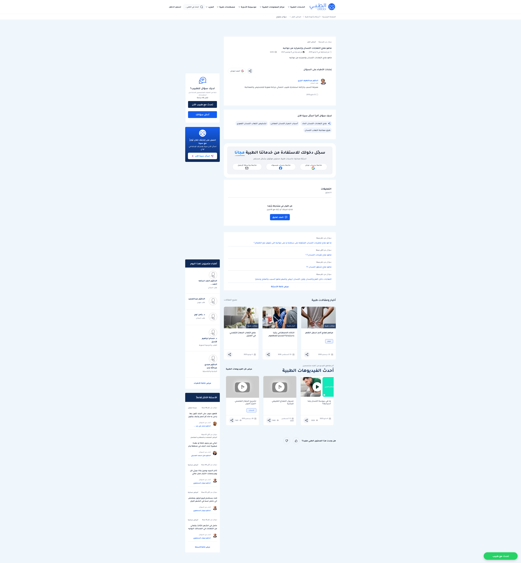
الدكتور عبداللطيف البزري (308, 80)
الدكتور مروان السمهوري (202, 483)
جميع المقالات (230, 300)
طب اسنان (212, 287)
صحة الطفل (192, 408)
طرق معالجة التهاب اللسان (317, 130)
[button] (296, 7)
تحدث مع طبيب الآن (202, 104)
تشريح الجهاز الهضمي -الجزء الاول (245, 402)
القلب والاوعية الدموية (208, 345)
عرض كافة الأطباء (202, 383)
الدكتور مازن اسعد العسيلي (201, 455)
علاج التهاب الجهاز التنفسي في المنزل (243, 334)
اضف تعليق (278, 217)
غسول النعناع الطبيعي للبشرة (283, 402)
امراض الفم (296, 16)
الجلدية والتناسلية (210, 371)
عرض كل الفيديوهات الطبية (239, 369)
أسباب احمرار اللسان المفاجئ (284, 123)
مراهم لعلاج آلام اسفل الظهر (319, 332)
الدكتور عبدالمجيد (196, 298)
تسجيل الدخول (175, 7)
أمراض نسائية (193, 465)
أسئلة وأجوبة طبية (312, 16)
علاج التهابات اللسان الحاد (314, 123)
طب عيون (201, 302)
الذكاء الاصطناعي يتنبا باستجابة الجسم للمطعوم (281, 334)
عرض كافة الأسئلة (280, 286)
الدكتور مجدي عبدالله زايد (210, 366)
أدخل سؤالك (202, 114)
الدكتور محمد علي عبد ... (202, 426)
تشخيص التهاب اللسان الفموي (251, 123)
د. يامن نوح (199, 314)
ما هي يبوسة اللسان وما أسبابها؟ (319, 402)
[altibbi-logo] (322, 7)
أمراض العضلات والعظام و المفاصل (203, 437)
